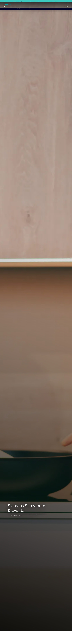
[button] (4, 6)
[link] (64, 6)
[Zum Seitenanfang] (38, 8)
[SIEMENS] (7, 4)
